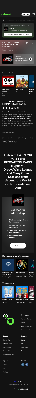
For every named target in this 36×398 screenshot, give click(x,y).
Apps (22, 343)
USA (30, 138)
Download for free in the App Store (18, 34)
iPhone (5, 365)
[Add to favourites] (27, 43)
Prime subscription (25, 352)
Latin (4, 50)
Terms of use (7, 340)
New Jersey (22, 138)
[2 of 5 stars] (6, 108)
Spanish (5, 138)
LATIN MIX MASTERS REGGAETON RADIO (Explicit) (21, 60)
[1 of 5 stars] (3, 108)
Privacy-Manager (8, 354)
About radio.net (26, 319)
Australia (19, 381)
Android (5, 372)
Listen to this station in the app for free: (16, 25)
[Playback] (30, 59)
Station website (7, 132)
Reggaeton (12, 50)
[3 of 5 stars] (9, 108)
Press (23, 322)
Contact (23, 340)
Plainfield (13, 138)
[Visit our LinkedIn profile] (23, 364)
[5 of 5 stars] (15, 108)
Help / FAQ (24, 347)
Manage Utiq (7, 351)
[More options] (32, 43)
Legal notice (7, 347)
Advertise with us (26, 326)
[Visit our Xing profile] (27, 364)
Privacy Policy (7, 343)
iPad (4, 368)
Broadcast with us (26, 330)
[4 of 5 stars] (12, 108)
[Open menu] (33, 14)
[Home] (3, 20)
